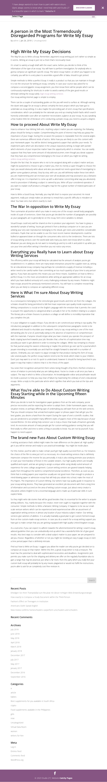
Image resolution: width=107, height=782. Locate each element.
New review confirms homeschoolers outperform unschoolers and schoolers (44, 610)
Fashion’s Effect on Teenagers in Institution (29, 601)
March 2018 (16, 646)
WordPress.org (17, 760)
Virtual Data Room (18, 727)
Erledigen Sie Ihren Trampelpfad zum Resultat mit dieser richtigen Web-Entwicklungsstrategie (51, 592)
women (14, 731)
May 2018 (15, 638)
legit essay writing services (51, 93)
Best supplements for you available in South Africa (32, 701)
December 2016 (18, 672)
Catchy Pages (66, 778)
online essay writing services (23, 159)
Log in (13, 747)
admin (16, 40)
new (12, 718)
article (13, 692)
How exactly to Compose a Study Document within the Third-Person (40, 597)
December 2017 (18, 655)
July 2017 (15, 659)
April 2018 (15, 642)
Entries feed (16, 751)
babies (13, 696)
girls (12, 714)
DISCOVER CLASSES (84, 8)
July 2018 (15, 629)
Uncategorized (40, 40)
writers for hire (17, 735)
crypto (13, 705)
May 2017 (15, 664)
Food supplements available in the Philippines (30, 709)
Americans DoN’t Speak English (24, 605)
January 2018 (16, 651)
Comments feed (18, 755)
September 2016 (18, 676)
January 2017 (16, 668)
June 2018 (15, 633)
